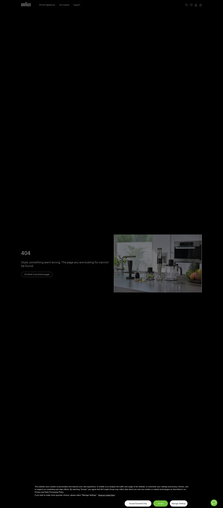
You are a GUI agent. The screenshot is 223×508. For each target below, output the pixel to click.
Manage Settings (179, 503)
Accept (160, 503)
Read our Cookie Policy (106, 495)
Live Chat (214, 503)
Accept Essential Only (138, 503)
